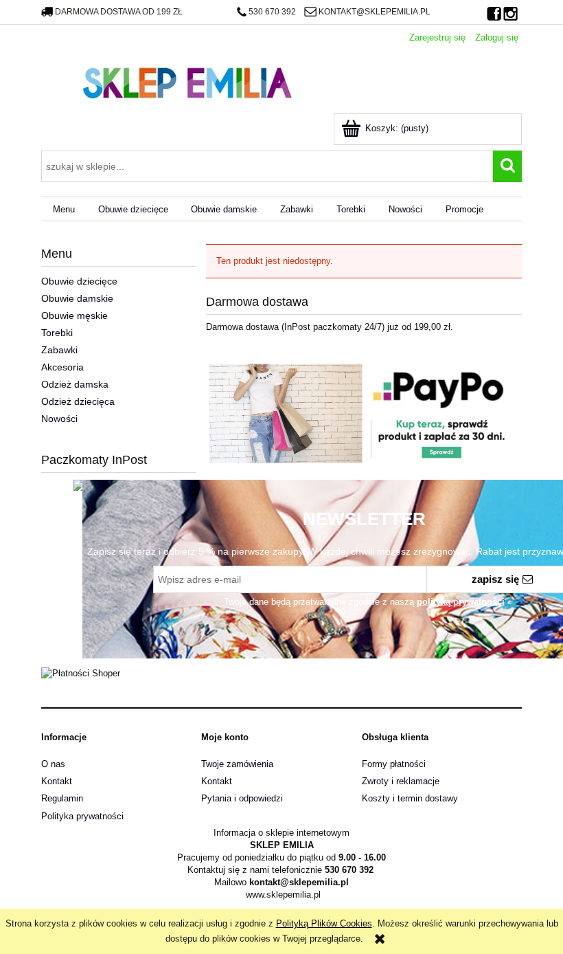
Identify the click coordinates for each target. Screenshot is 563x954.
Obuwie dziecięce (79, 281)
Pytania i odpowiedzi (242, 798)
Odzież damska (74, 384)
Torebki (57, 332)
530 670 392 (272, 11)
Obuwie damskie (77, 298)
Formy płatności (394, 764)
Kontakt (56, 781)
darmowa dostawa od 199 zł (119, 11)
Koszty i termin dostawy (410, 798)
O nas (53, 764)
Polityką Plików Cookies (324, 923)
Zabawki (59, 349)
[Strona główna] (186, 81)
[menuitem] (64, 209)
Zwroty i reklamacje (400, 781)
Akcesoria (62, 367)
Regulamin (62, 798)
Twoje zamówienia (237, 764)
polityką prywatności (461, 602)
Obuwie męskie (74, 315)
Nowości (59, 418)
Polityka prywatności (82, 816)
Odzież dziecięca (78, 401)
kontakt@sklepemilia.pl (374, 11)
